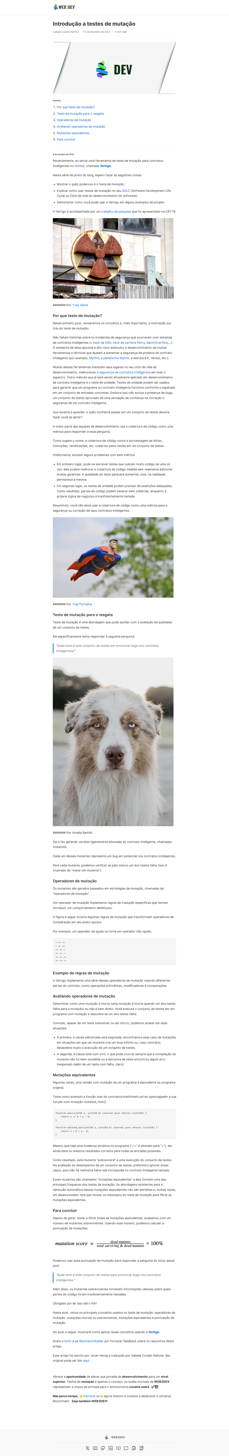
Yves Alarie (80, 305)
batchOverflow (157, 342)
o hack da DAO (100, 342)
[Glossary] (141, 1448)
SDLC (126, 190)
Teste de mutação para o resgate (80, 113)
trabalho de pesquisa (116, 211)
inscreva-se (91, 1396)
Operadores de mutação (74, 120)
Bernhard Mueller (91, 1341)
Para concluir (66, 139)
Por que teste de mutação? (76, 107)
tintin (68, 1341)
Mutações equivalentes (73, 133)
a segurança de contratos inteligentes (123, 372)
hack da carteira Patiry (129, 342)
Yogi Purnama (82, 604)
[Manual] (133, 1448)
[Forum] (126, 1448)
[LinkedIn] (110, 1448)
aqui (86, 1360)
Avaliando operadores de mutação (81, 126)
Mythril (94, 358)
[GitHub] (102, 1448)
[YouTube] (118, 1448)
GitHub (79, 166)
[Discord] (95, 1448)
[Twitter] (87, 1448)
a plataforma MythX (115, 358)
